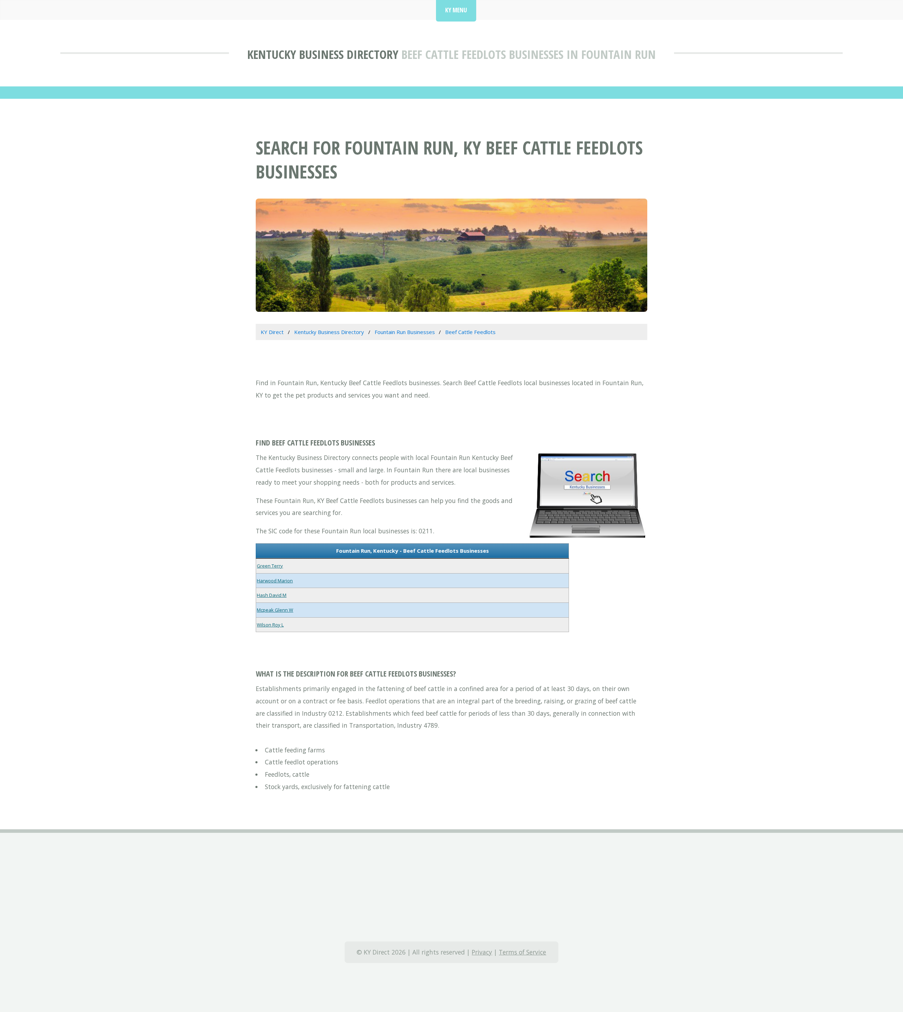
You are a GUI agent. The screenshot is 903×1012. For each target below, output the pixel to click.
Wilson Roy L (270, 625)
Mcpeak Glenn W (275, 610)
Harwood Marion (275, 580)
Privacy (482, 952)
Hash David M (271, 595)
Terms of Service (522, 952)
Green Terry (270, 566)
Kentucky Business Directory (322, 54)
